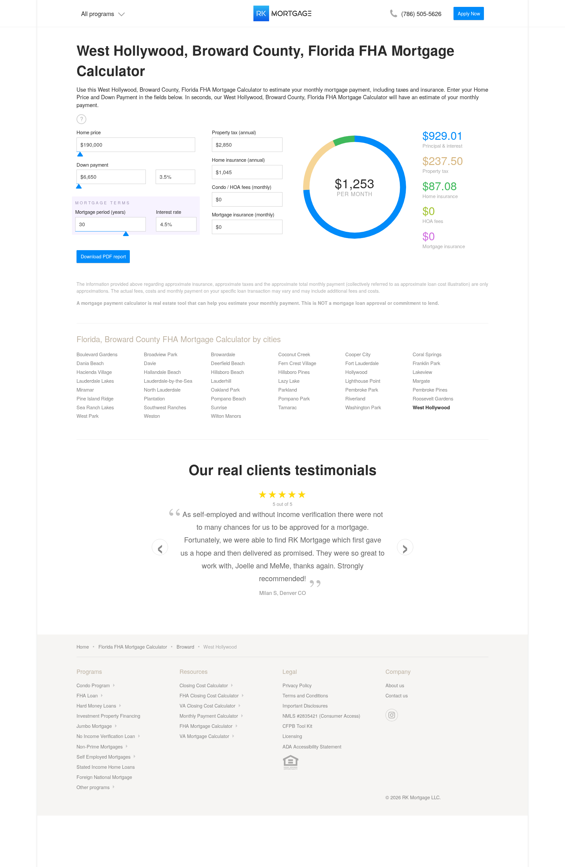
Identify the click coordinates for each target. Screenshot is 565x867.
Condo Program (93, 685)
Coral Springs (427, 354)
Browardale (223, 354)
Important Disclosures (305, 705)
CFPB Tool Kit (297, 725)
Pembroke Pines (430, 389)
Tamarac (287, 407)
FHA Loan (87, 695)
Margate (421, 380)
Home (83, 646)
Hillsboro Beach (227, 371)
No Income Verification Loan (106, 735)
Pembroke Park (361, 389)
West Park (87, 415)
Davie (150, 363)
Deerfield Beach (228, 363)
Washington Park (363, 407)
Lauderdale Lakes (95, 380)
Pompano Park (294, 398)
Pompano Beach (228, 398)
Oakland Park (225, 389)
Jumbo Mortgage (94, 725)
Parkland (287, 389)
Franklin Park (426, 363)
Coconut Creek (294, 354)
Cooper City (357, 354)
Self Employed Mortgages (103, 756)
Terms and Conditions (305, 695)
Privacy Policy (297, 685)
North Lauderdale (162, 389)
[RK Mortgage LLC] (282, 13)
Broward (185, 646)
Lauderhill (221, 380)
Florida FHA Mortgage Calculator (132, 646)
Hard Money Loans (96, 705)
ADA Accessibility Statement (311, 746)
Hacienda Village (94, 371)
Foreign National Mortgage (104, 776)
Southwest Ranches (165, 407)
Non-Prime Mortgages (100, 746)
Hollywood (356, 371)
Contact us (396, 695)
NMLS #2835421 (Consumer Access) (321, 715)
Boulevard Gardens (97, 354)
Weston (152, 415)
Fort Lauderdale (362, 363)
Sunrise (219, 407)
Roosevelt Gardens (433, 398)
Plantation (154, 398)
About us (394, 685)
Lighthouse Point (362, 380)
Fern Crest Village (297, 363)
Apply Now (469, 13)
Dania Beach (90, 363)
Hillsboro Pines (294, 371)
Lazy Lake (289, 380)
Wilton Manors (226, 415)
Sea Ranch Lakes (95, 407)
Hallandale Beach (162, 371)
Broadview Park (160, 354)
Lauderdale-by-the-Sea (168, 380)
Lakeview (422, 371)
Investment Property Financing (108, 715)
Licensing (292, 735)
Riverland (355, 398)
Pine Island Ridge (95, 398)
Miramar (85, 389)
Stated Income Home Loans (106, 766)
